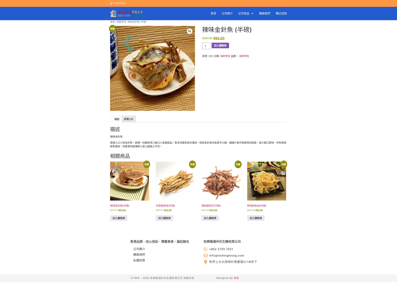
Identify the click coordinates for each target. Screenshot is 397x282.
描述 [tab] (116, 119)
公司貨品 (243, 13)
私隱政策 (139, 260)
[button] (189, 31)
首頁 (213, 13)
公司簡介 (227, 13)
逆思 (236, 278)
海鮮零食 (121, 21)
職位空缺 (281, 13)
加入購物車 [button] (119, 218)
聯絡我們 (264, 13)
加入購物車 (220, 45)
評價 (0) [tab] (128, 119)
